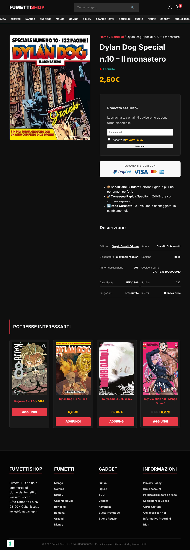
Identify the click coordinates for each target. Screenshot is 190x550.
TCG (102, 494)
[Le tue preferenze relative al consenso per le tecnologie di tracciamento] (10, 543)
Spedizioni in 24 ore (156, 500)
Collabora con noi (154, 512)
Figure (152, 19)
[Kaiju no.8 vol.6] (29, 368)
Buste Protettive (109, 512)
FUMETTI (27, 7)
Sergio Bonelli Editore (125, 246)
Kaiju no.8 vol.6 (24, 401)
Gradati (165, 19)
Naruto (30, 19)
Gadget (103, 500)
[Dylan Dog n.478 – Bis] (73, 368)
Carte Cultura (152, 506)
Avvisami (140, 146)
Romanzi (59, 512)
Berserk (16, 19)
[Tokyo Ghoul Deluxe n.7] (116, 368)
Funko (139, 19)
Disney (87, 19)
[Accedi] (170, 7)
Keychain (105, 506)
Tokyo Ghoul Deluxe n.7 (116, 398)
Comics (73, 19)
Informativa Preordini (157, 518)
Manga (60, 19)
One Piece (45, 19)
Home (104, 37)
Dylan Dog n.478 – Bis (73, 398)
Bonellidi (124, 19)
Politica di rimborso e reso (160, 494)
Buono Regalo (108, 518)
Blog (146, 524)
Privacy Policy (134, 139)
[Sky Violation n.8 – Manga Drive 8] (160, 368)
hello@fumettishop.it (23, 511)
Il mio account (152, 488)
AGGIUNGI (29, 412)
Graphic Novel (105, 19)
